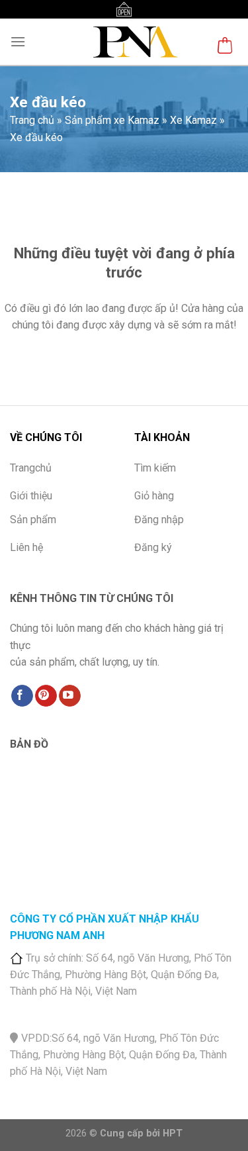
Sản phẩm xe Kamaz (112, 120)
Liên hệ (26, 547)
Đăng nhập (159, 519)
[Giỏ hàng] (224, 47)
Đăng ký (153, 547)
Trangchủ (31, 468)
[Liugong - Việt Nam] (133, 42)
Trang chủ (32, 120)
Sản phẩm (33, 519)
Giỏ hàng (154, 495)
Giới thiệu (31, 495)
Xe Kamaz (193, 120)
